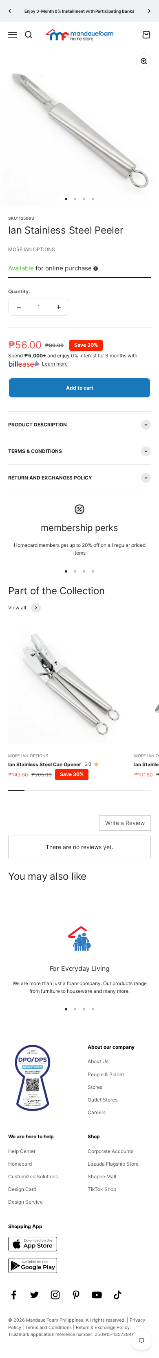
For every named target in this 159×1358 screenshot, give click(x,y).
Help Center (21, 1151)
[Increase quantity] (59, 307)
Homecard (20, 1164)
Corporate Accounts (110, 1151)
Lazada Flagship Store (113, 1164)
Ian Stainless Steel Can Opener (44, 764)
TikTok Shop (102, 1189)
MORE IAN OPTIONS (31, 249)
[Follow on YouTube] (96, 1294)
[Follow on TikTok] (117, 1294)
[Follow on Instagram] (55, 1294)
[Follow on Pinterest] (76, 1294)
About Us (98, 1061)
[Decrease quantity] (19, 307)
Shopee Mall (102, 1176)
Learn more (55, 364)
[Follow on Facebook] (13, 1294)
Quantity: (19, 291)
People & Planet (106, 1074)
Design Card (22, 1189)
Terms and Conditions (48, 1327)
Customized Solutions (33, 1176)
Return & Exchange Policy (103, 1327)
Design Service (25, 1202)
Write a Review (125, 822)
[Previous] (9, 11)
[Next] (149, 11)
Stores (95, 1087)
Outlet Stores (102, 1100)
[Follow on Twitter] (34, 1294)
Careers (97, 1112)
